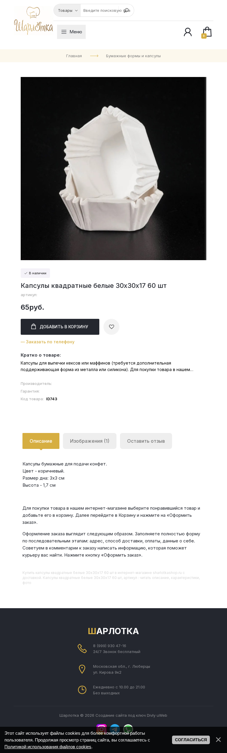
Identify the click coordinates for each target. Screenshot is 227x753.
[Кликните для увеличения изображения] (113, 168)
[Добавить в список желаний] (111, 327)
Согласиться (191, 739)
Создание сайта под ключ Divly (125, 715)
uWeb (162, 715)
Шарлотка (113, 631)
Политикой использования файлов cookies (47, 746)
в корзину (64, 326)
